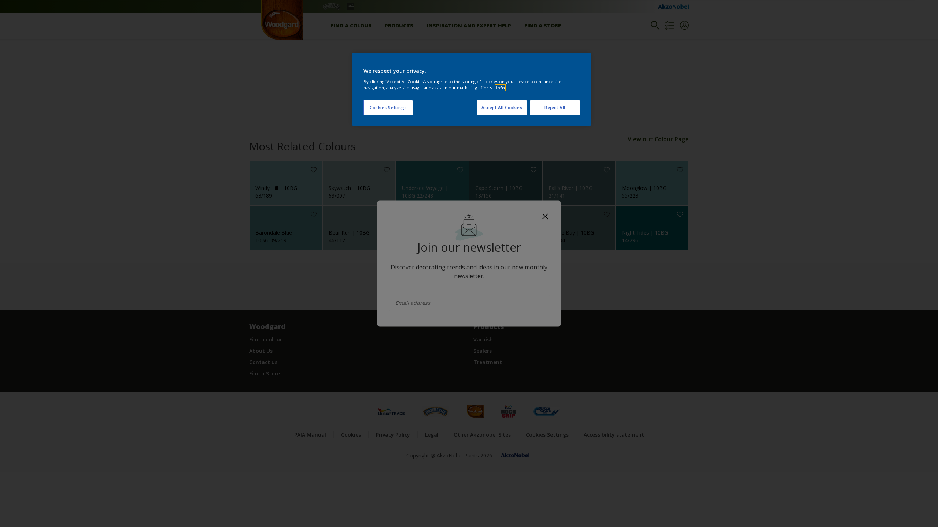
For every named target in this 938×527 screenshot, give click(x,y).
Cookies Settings (388, 107)
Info (500, 87)
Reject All (554, 107)
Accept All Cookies (501, 107)
